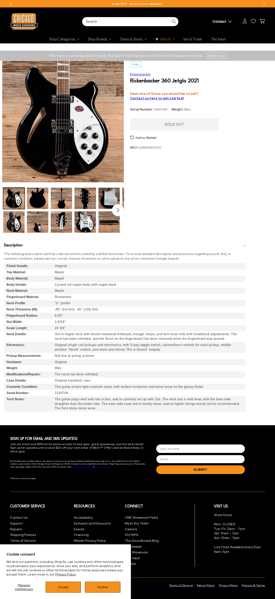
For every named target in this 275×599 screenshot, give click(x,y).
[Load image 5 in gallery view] (61, 198)
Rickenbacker (140, 74)
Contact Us (19, 517)
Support (16, 523)
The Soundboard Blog (142, 541)
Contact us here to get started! (157, 98)
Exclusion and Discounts (92, 523)
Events (79, 529)
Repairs (16, 529)
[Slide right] (118, 210)
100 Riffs (131, 535)
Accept (63, 587)
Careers (131, 529)
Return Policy (206, 585)
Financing (81, 535)
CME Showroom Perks (141, 517)
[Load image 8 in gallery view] (85, 222)
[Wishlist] (253, 21)
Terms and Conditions (82, 467)
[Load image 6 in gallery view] (61, 222)
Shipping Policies (23, 535)
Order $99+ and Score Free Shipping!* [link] (137, 3)
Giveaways (133, 546)
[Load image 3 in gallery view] (38, 198)
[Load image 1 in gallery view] (14, 198)
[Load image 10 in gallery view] (109, 222)
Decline (102, 587)
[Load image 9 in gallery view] (109, 198)
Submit (200, 470)
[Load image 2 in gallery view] (14, 222)
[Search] (174, 21)
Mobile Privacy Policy (90, 541)
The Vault (132, 558)
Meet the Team (137, 523)
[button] (124, 245)
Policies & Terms (253, 585)
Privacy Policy (65, 574)
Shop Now (216, 55)
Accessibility (83, 517)
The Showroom (136, 552)
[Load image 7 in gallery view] (85, 198)
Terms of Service (23, 541)
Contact (219, 21)
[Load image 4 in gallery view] (38, 222)
